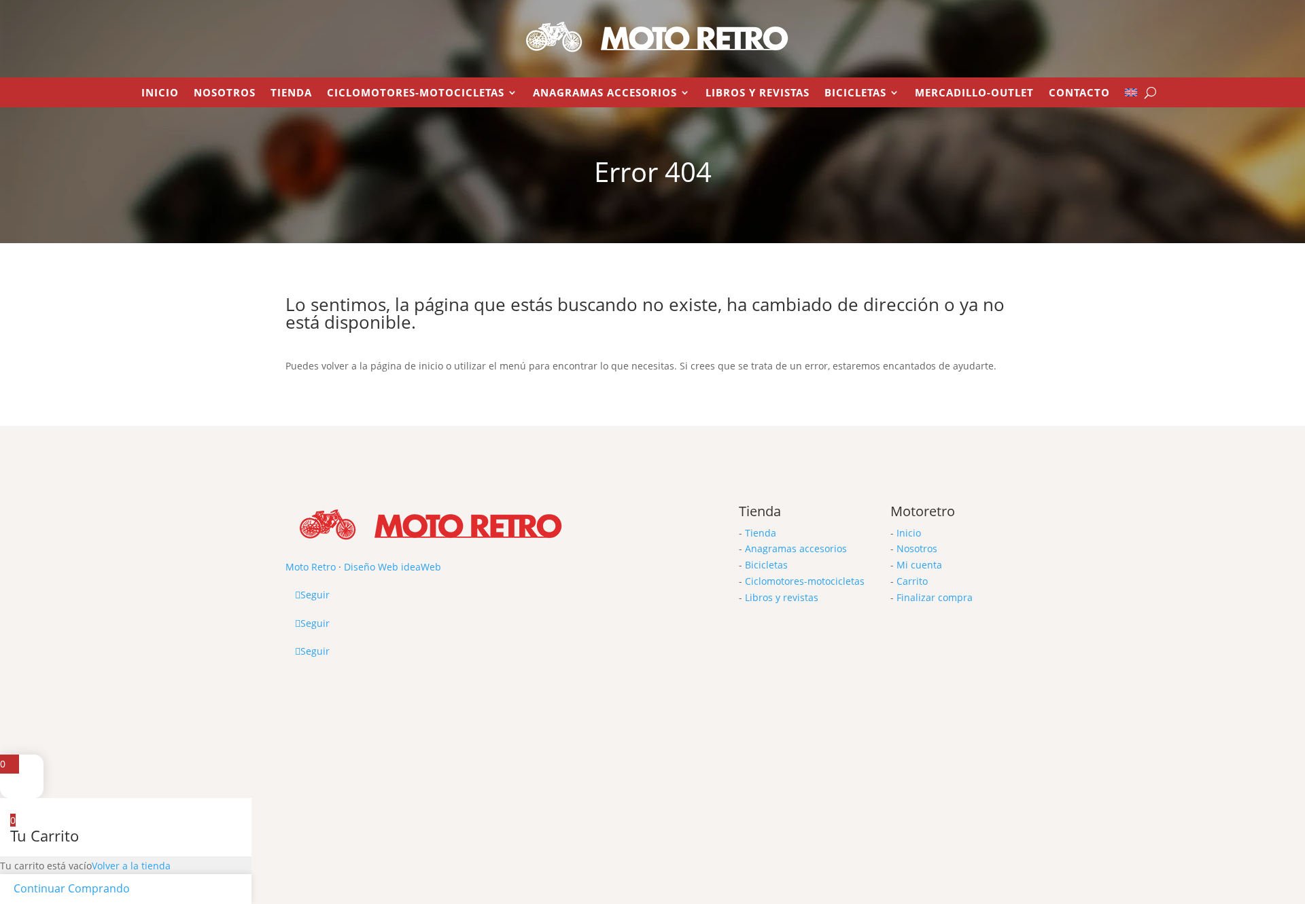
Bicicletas (855, 93)
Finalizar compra (935, 597)
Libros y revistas (758, 93)
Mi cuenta (919, 564)
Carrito (912, 581)
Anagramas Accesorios (605, 93)
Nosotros (225, 93)
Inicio (160, 93)
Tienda (291, 93)
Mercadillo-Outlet (974, 93)
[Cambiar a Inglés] (1131, 95)
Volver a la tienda (131, 865)
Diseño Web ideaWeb (392, 566)
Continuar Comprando (72, 888)
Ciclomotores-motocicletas (805, 581)
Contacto (1079, 93)
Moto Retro (310, 566)
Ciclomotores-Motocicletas (415, 93)
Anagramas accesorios (796, 548)
